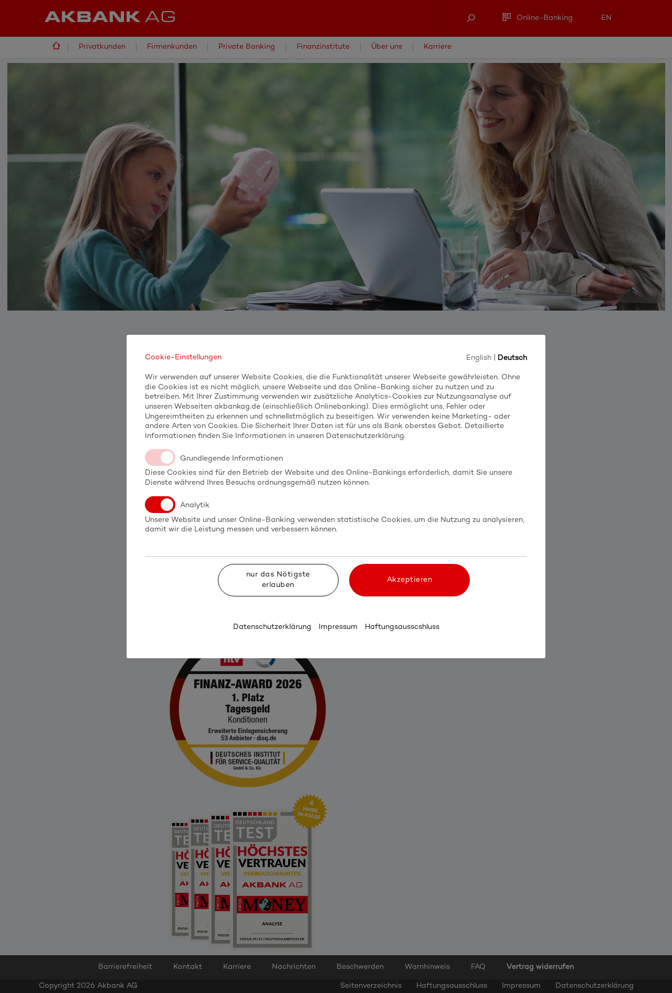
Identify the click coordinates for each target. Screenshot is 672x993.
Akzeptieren (410, 580)
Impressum (338, 627)
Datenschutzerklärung (272, 627)
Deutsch (512, 357)
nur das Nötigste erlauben (278, 580)
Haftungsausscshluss (402, 627)
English (478, 357)
